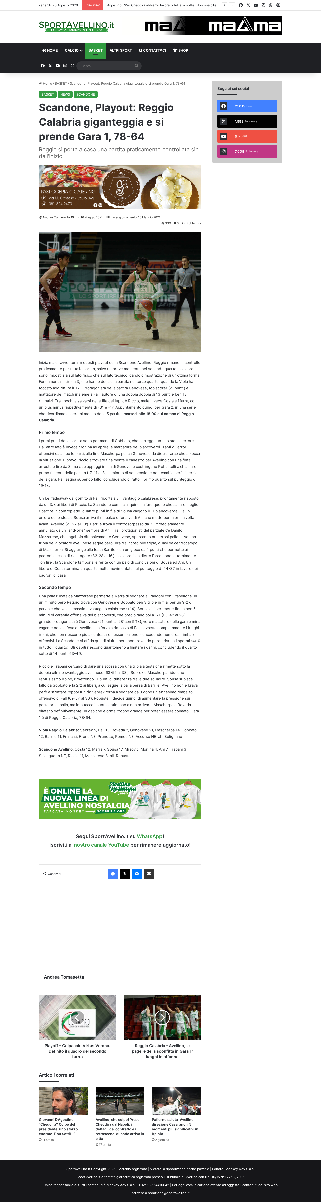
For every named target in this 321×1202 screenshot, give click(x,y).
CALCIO (72, 50)
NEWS (65, 94)
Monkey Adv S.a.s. (240, 1169)
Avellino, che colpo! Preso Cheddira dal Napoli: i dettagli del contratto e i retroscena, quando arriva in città (120, 1129)
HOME (52, 50)
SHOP (183, 50)
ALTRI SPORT (121, 50)
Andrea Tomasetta (56, 217)
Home (47, 83)
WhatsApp (150, 836)
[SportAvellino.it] (76, 27)
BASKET (96, 50)
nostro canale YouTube (101, 845)
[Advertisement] (120, 926)
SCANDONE (85, 94)
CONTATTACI (154, 50)
